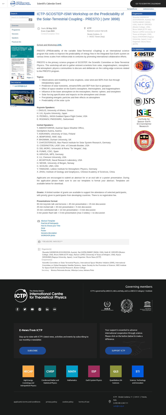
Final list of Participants (49, 223)
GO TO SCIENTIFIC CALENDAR (148, 4)
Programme (16, 30)
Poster (43, 231)
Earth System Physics (94, 380)
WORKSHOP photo (48, 235)
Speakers (15, 38)
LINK (59, 45)
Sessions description (49, 233)
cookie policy (67, 402)
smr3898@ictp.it (21, 86)
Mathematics (72, 380)
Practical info (16, 42)
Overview (15, 25)
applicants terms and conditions (27, 402)
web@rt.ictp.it (118, 406)
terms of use (84, 402)
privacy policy (51, 402)
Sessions (15, 34)
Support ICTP (118, 351)
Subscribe (33, 351)
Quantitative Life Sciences (116, 381)
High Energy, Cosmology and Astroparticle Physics (28, 382)
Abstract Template (48, 221)
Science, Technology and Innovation (138, 381)
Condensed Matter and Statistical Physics (50, 381)
